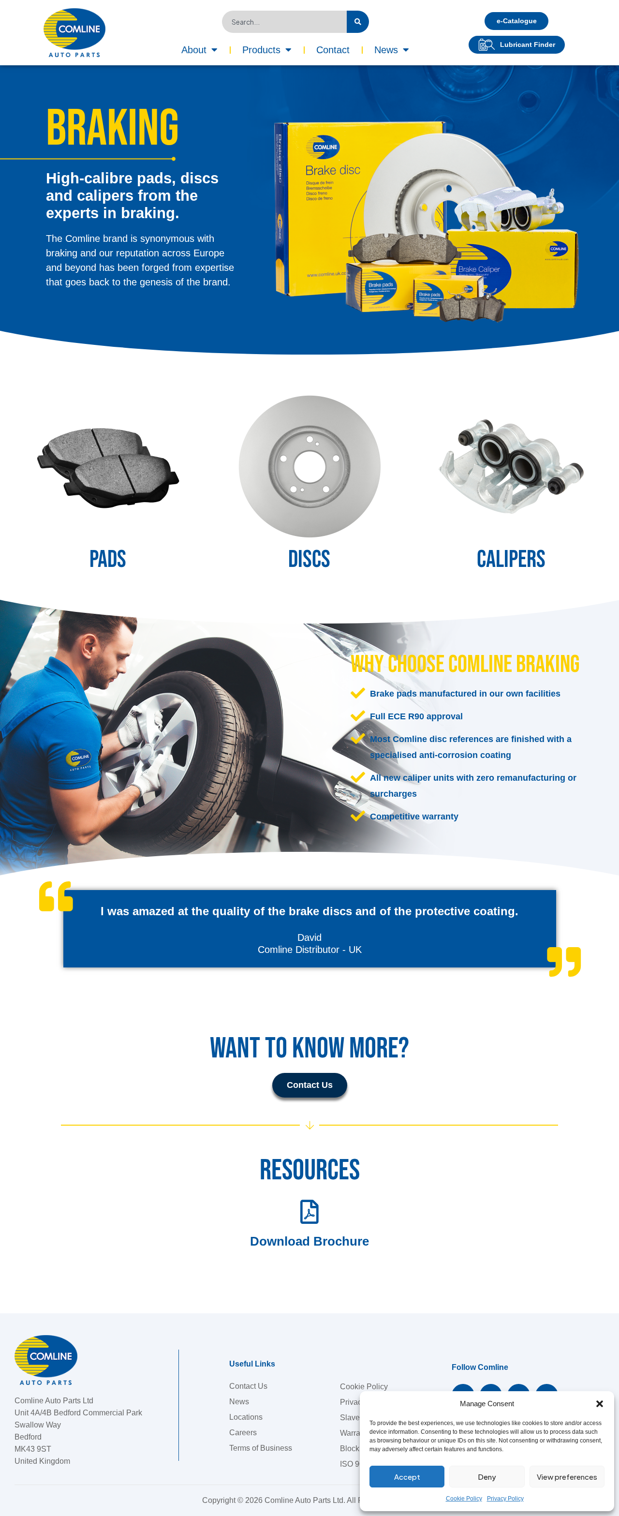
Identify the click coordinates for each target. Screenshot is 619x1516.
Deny (487, 1476)
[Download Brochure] (309, 1212)
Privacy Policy (505, 1498)
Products (261, 50)
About (193, 50)
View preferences (567, 1476)
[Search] (358, 22)
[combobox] (284, 22)
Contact (333, 50)
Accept (407, 1476)
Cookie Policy (464, 1498)
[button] (599, 1404)
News (386, 50)
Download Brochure (309, 1241)
